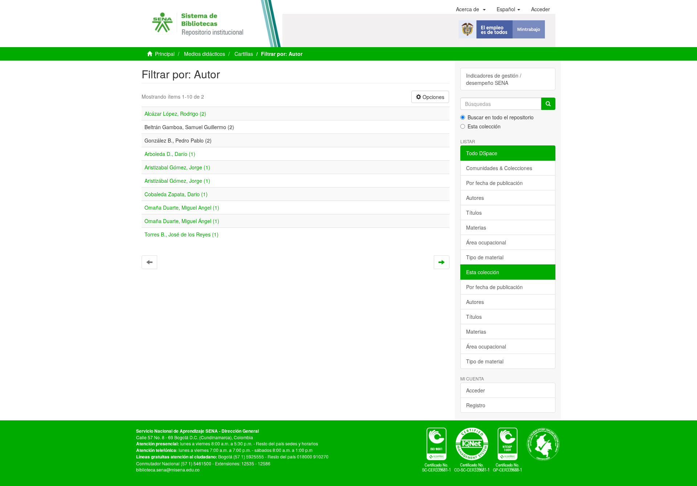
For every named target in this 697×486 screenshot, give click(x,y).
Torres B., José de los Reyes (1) (181, 234)
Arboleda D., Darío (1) (169, 153)
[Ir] (548, 104)
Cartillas (244, 53)
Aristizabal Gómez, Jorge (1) (177, 167)
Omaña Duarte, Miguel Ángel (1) (181, 221)
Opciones (432, 96)
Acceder (475, 390)
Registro (475, 405)
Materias (476, 227)
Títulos (474, 212)
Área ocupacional (486, 242)
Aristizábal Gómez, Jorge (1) (177, 180)
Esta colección (484, 126)
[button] (471, 9)
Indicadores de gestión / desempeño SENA (493, 79)
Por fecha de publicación (494, 182)
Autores (475, 197)
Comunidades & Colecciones (499, 168)
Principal (165, 53)
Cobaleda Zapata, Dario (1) (176, 194)
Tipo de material (485, 257)
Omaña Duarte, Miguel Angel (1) (181, 207)
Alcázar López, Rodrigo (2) (175, 113)
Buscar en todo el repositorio (501, 117)
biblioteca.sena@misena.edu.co (168, 469)
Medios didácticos (204, 53)
